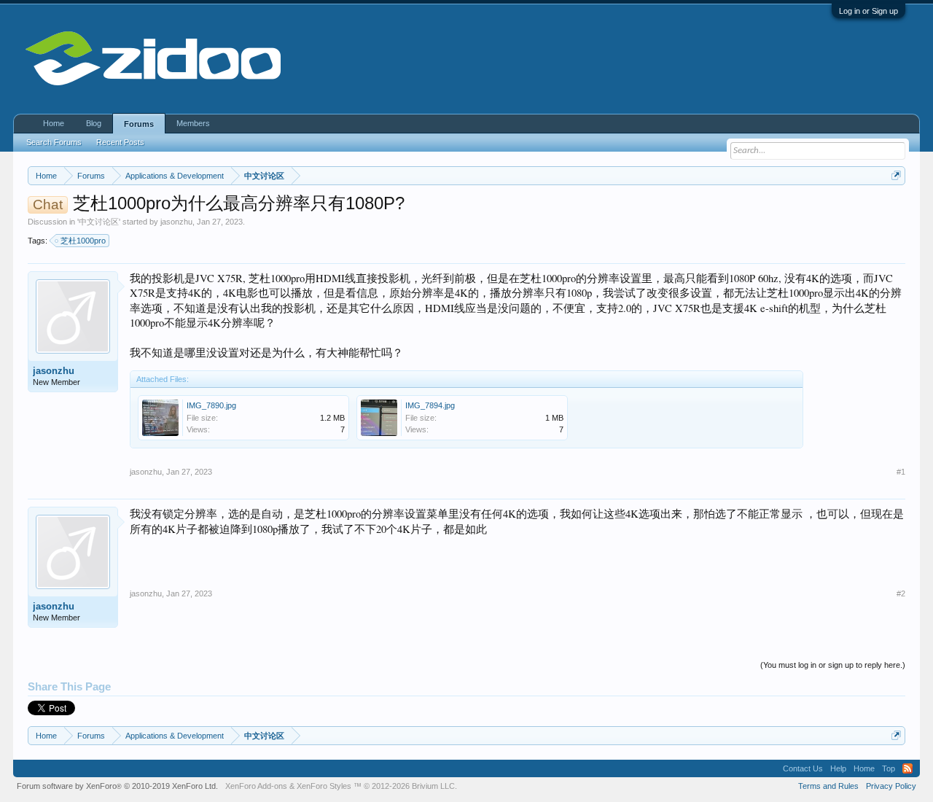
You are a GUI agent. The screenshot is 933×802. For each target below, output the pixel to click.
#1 (901, 471)
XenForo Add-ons (256, 786)
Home (53, 123)
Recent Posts (120, 142)
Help (838, 768)
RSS (907, 768)
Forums (139, 124)
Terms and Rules (828, 786)
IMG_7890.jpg (211, 405)
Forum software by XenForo (117, 786)
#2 (901, 593)
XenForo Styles (324, 786)
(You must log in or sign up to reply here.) (832, 665)
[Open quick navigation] (896, 175)
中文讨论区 (99, 221)
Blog (93, 123)
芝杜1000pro (83, 240)
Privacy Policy (891, 786)
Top (888, 768)
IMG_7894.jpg (430, 405)
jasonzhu (176, 221)
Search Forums (54, 142)
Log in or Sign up (868, 11)
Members (193, 123)
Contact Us (803, 768)
